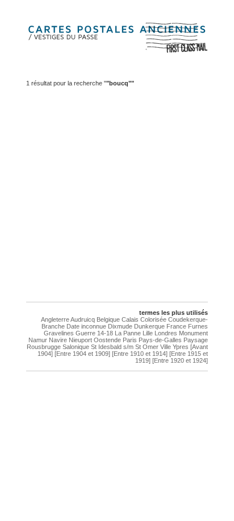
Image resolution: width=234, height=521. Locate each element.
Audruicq (82, 319)
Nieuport (80, 340)
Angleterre (55, 319)
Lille (148, 333)
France (176, 326)
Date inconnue (86, 326)
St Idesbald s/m (112, 346)
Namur (37, 340)
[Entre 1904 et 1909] (82, 353)
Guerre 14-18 (94, 333)
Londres (165, 333)
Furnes (198, 326)
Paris (130, 340)
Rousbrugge (44, 346)
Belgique (108, 319)
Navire (58, 340)
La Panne (128, 333)
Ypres (181, 346)
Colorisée (153, 319)
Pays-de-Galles (160, 340)
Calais (130, 319)
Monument (193, 333)
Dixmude (120, 326)
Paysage (195, 340)
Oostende (107, 340)
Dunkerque (149, 326)
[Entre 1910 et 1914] (140, 353)
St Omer (146, 346)
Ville (165, 346)
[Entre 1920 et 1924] (180, 360)
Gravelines (59, 333)
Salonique (75, 346)
